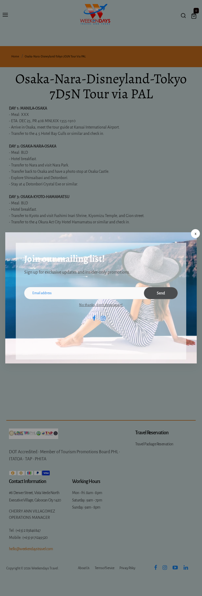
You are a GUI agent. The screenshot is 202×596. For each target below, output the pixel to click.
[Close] (195, 233)
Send (161, 293)
